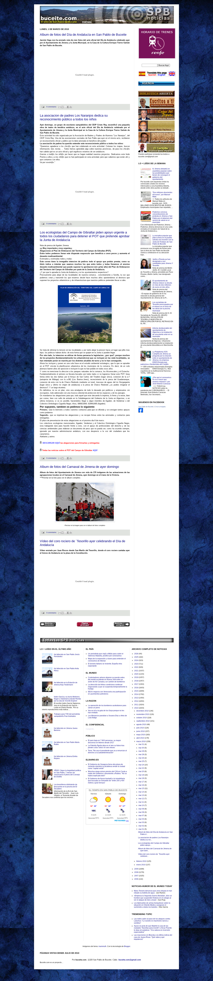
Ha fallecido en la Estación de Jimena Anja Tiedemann (65, 684)
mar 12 (141, 799)
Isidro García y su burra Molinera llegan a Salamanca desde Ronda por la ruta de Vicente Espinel (67, 699)
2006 (136, 879)
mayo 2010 (141, 735)
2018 (136, 681)
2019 (136, 677)
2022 (136, 667)
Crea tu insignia (160, 406)
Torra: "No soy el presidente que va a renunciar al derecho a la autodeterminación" (107, 752)
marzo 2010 (141, 741)
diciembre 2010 (142, 711)
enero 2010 (141, 865)
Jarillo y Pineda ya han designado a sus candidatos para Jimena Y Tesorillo (162, 262)
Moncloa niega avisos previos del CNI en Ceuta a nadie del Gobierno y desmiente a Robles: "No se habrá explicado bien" (107, 773)
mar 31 (141, 744)
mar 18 (141, 778)
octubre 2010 (141, 718)
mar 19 (141, 775)
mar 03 (141, 822)
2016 (136, 688)
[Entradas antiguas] (122, 624)
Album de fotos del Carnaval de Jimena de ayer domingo (79, 467)
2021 (136, 671)
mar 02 (141, 826)
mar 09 (141, 809)
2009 (136, 869)
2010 (136, 708)
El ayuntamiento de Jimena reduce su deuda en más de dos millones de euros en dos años (162, 284)
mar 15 (141, 788)
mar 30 (141, 748)
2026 (136, 654)
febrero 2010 (141, 861)
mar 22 (141, 768)
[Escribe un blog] (62, 107)
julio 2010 (140, 728)
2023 (136, 664)
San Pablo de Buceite (145, 406)
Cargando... (90, 729)
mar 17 (141, 782)
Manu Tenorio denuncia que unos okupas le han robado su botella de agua (153, 892)
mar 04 (141, 819)
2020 (136, 674)
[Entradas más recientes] (48, 624)
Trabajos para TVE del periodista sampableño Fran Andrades (67, 715)
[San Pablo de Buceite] (140, 412)
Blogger (127, 946)
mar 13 (141, 795)
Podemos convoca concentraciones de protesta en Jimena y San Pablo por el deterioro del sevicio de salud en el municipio (162, 217)
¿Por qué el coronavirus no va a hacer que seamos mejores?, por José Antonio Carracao (161, 380)
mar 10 (141, 805)
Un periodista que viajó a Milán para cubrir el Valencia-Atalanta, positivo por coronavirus (105, 655)
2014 (136, 694)
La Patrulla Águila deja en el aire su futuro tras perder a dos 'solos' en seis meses (106, 746)
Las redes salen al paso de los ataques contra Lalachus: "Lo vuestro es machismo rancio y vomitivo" (152, 921)
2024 (136, 660)
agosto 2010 (141, 724)
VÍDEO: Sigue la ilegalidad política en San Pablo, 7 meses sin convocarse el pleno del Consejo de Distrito (67, 773)
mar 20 (141, 771)
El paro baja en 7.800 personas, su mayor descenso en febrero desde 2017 (104, 741)
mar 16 (141, 785)
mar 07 (141, 816)
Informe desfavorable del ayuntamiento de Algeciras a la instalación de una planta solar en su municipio (162, 332)
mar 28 (141, 754)
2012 (136, 701)
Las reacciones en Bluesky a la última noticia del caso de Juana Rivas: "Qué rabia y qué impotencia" (153, 937)
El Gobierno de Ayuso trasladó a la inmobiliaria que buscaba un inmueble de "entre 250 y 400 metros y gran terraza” (106, 781)
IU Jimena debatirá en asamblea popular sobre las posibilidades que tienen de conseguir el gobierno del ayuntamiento (162, 174)
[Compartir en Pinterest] (70, 107)
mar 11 (141, 802)
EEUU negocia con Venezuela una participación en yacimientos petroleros (107, 693)
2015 (136, 691)
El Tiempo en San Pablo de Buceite (108, 790)
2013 (136, 698)
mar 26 (141, 758)
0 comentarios (51, 107)
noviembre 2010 (143, 714)
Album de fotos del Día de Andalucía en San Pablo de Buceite (83, 34)
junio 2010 (140, 731)
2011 (136, 705)
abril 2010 (140, 738)
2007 (136, 876)
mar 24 (141, 765)
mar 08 (141, 812)
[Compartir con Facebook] (68, 107)
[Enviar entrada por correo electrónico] (43, 107)
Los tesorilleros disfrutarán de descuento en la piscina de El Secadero (65, 786)
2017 (136, 684)
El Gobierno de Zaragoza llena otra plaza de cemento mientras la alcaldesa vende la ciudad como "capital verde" (106, 766)
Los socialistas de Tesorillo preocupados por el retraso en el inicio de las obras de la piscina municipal (162, 306)
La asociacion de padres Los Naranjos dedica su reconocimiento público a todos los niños (74, 117)
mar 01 (141, 829)
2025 (136, 657)
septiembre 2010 (143, 721)
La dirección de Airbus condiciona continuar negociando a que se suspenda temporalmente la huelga (107, 687)
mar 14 (141, 792)
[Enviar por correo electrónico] (59, 107)
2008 (136, 872)
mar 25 (141, 761)
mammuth (102, 946)
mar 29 (141, 751)
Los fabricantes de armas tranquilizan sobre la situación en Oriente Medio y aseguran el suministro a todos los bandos (152, 905)
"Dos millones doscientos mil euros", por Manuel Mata (162, 194)
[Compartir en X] (65, 107)
